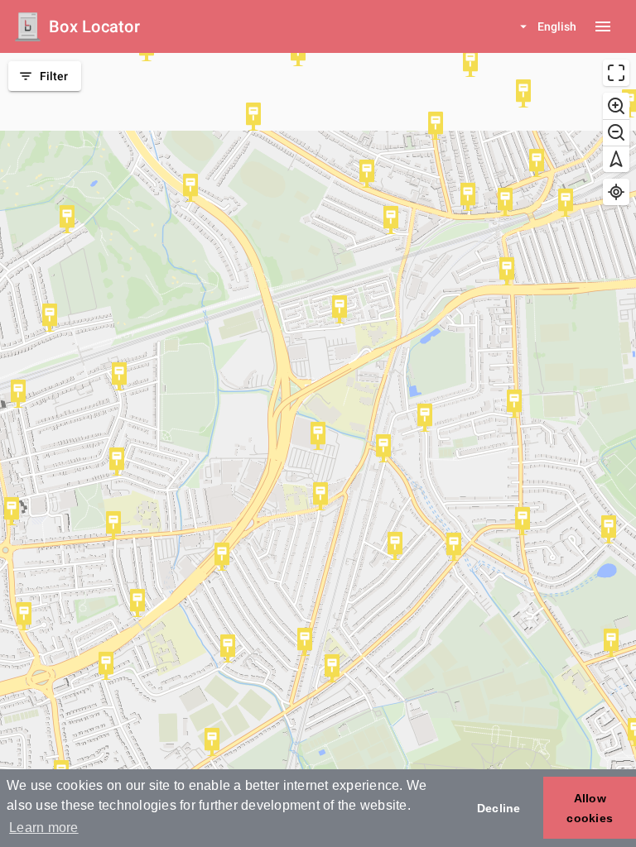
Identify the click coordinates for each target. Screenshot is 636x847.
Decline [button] (499, 808)
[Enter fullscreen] (616, 73)
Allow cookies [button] (589, 808)
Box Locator (94, 26)
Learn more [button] (44, 828)
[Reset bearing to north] (616, 159)
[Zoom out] (616, 132)
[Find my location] (616, 192)
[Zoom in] (616, 106)
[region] (318, 450)
